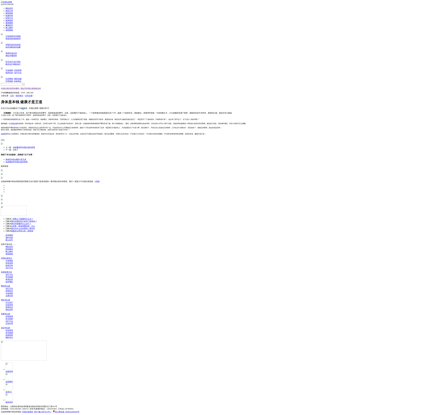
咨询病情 (9, 235)
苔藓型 (8, 53)
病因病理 (17, 39)
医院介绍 (9, 11)
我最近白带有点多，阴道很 (22, 231)
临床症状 (9, 73)
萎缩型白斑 (5, 286)
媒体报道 (9, 20)
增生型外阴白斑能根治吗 (31, 88)
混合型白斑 (5, 328)
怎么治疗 (9, 302)
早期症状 (9, 45)
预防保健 (18, 79)
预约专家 (9, 238)
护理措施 (9, 81)
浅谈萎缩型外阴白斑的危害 (24, 147)
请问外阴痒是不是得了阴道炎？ (24, 221)
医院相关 (19, 96)
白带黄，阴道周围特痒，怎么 (23, 226)
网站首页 (9, 8)
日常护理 (9, 324)
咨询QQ (9, 392)
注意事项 (9, 79)
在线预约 (9, 382)
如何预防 (9, 282)
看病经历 (9, 25)
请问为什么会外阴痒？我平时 (23, 228)
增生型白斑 (5, 300)
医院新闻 (9, 13)
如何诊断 (9, 47)
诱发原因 (9, 39)
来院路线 (9, 30)
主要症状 (9, 296)
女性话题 (28, 96)
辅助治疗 (17, 64)
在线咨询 (9, 371)
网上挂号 (9, 240)
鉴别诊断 (17, 47)
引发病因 (9, 70)
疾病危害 (9, 335)
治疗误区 (17, 62)
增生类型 (9, 310)
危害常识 (9, 291)
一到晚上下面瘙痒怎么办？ (22, 219)
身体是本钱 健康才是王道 (16, 159)
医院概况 (9, 249)
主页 (12, 96)
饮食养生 (18, 81)
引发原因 (9, 36)
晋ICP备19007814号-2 (42, 412)
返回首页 (9, 402)
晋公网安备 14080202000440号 (67, 412)
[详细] (97, 181)
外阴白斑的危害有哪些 (10, 88)
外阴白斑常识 (6, 258)
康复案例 (9, 23)
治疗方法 (18, 73)
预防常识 (9, 337)
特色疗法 (9, 18)
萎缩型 (14, 56)
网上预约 (9, 28)
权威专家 (9, 16)
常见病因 (17, 36)
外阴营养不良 (6, 272)
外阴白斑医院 (27, 412)
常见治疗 (9, 62)
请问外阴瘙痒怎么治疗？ (21, 224)
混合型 (14, 53)
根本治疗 (9, 64)
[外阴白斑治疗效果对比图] (2, 144)
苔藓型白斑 (5, 314)
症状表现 (17, 45)
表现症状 (9, 279)
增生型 (8, 56)
